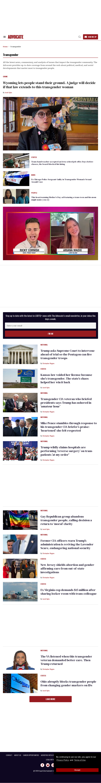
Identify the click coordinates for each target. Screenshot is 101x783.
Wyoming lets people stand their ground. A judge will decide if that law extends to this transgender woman (49, 84)
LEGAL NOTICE (50, 759)
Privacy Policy (63, 760)
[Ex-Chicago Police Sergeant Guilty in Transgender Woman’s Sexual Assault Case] (16, 178)
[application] (50, 233)
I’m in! (50, 333)
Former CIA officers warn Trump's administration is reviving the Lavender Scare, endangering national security (67, 544)
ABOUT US (17, 755)
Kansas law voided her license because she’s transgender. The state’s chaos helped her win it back (66, 378)
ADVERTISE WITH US (47, 755)
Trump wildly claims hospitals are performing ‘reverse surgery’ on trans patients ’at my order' (66, 451)
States (34, 157)
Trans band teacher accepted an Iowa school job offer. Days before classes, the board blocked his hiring (62, 162)
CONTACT (9, 755)
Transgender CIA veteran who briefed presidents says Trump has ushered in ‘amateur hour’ (66, 402)
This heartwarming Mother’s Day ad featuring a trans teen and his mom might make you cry (63, 198)
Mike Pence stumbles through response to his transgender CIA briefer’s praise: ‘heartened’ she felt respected (69, 427)
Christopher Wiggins (48, 363)
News (33, 175)
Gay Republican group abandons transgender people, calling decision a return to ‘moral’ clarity (66, 520)
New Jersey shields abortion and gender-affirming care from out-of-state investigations (68, 568)
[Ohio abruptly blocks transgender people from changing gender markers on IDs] (20, 683)
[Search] (79, 36)
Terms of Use (79, 760)
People (34, 193)
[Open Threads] (53, 765)
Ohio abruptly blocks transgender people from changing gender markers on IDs (68, 683)
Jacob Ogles (8, 92)
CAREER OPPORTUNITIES (31, 755)
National (44, 345)
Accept (77, 770)
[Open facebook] (42, 765)
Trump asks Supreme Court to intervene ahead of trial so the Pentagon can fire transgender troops (68, 354)
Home (5, 46)
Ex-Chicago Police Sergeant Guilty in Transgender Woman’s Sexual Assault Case (61, 180)
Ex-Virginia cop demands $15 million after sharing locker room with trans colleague (69, 592)
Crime (5, 77)
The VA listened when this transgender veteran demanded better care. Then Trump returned (66, 660)
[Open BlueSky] (48, 765)
